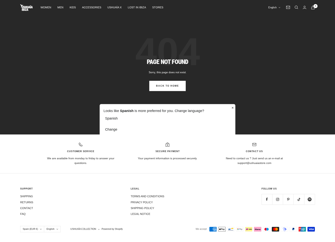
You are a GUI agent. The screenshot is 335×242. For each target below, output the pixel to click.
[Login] (304, 7)
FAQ (23, 213)
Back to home (167, 85)
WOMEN (46, 7)
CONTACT (26, 208)
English (272, 7)
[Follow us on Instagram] (277, 199)
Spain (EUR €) (30, 229)
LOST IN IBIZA (137, 7)
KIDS (73, 7)
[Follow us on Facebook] (267, 199)
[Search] (296, 7)
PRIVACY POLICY (142, 202)
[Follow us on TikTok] (299, 199)
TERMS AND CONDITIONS (147, 196)
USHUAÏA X (114, 7)
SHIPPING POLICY (142, 208)
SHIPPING (26, 196)
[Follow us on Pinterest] (288, 199)
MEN (60, 7)
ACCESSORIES (91, 7)
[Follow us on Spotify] (309, 199)
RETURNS (26, 202)
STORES (157, 7)
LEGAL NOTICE (140, 213)
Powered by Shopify (112, 229)
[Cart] (313, 7)
